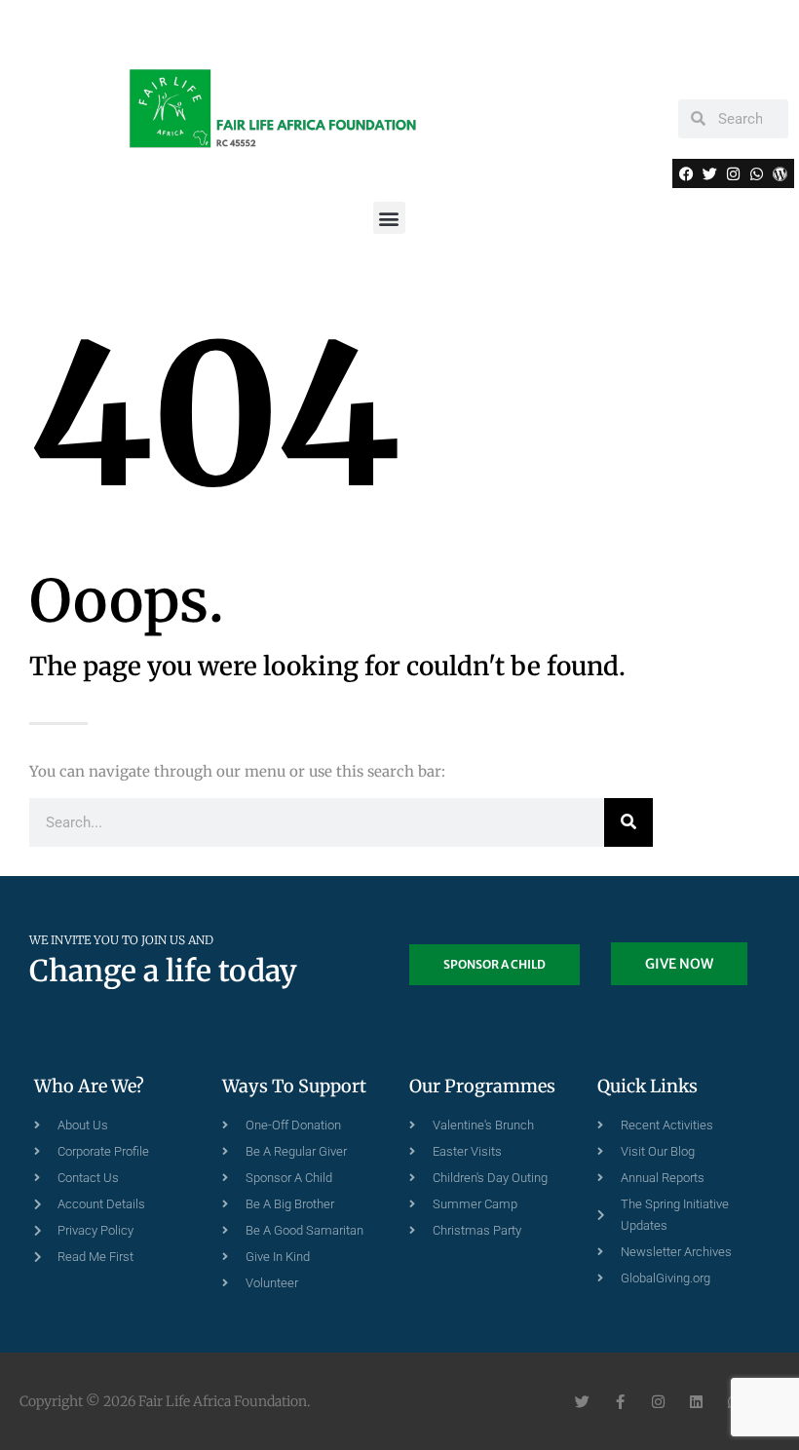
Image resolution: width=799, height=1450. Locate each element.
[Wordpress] (779, 173)
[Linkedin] (696, 1401)
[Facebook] (687, 173)
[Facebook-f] (620, 1401)
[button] (389, 218)
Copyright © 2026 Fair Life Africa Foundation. (164, 1401)
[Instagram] (732, 173)
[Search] (628, 822)
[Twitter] (710, 173)
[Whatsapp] (756, 173)
